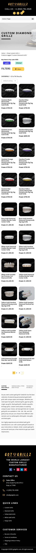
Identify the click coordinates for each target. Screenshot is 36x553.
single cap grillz (6, 404)
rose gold (29, 416)
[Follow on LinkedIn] (21, 469)
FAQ (6, 544)
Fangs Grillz (8, 521)
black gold (7, 418)
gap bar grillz (29, 402)
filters (19, 69)
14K (22, 411)
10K (19, 411)
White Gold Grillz (10, 517)
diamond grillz (19, 402)
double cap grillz (27, 404)
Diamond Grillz (9, 511)
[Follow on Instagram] (18, 469)
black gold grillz (17, 404)
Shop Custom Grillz (13, 53)
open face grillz (9, 402)
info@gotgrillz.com (12, 495)
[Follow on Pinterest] (25, 469)
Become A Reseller (10, 534)
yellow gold (15, 416)
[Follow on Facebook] (10, 469)
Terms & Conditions (11, 537)
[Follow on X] (14, 469)
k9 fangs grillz (5, 406)
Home (3, 53)
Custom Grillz (9, 508)
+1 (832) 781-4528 (23, 9)
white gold (22, 416)
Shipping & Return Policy (12, 541)
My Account (18, 13)
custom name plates (17, 406)
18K (25, 411)
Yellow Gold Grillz (10, 514)
